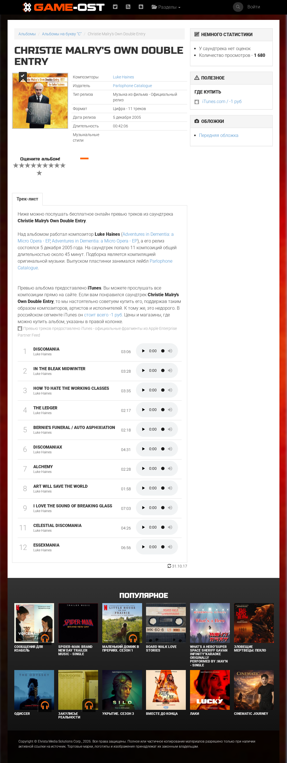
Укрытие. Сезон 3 (118, 714)
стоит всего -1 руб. (103, 315)
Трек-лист (27, 199)
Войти (253, 7)
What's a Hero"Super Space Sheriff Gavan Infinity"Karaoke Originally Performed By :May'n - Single (209, 656)
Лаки (194, 714)
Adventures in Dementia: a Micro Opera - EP (94, 241)
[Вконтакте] (141, 7)
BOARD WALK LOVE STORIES (161, 648)
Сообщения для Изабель (28, 648)
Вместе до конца (162, 714)
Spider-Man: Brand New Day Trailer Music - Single (75, 650)
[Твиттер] (115, 7)
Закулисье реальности (69, 715)
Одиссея (22, 714)
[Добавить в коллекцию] (22, 77)
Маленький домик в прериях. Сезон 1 (120, 648)
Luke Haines (123, 77)
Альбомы (27, 34)
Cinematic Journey (251, 714)
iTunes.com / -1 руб (222, 101)
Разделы (167, 7)
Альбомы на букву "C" (62, 34)
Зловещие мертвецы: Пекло (250, 648)
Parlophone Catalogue (132, 85)
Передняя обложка (219, 135)
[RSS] (128, 7)
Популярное (143, 596)
